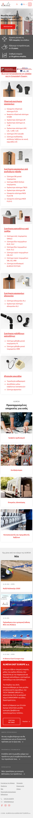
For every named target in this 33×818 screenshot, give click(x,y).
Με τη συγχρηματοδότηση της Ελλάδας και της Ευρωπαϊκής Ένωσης (16, 74)
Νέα (2, 789)
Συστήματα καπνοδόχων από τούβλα (16, 230)
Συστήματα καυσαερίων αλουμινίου (14, 294)
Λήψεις (18, 789)
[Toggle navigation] (30, 4)
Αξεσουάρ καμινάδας (13, 376)
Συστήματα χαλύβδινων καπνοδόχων (14, 334)
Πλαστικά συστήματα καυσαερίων (13, 102)
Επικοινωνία (20, 786)
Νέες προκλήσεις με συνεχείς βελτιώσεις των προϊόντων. (12, 772)
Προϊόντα (4, 786)
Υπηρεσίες (19, 783)
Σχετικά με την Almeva (7, 783)
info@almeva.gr (9, 802)
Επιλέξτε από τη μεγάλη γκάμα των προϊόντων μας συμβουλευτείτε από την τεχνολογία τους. (16, 756)
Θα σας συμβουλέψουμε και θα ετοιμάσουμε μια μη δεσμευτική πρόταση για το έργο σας (13, 739)
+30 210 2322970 (9, 799)
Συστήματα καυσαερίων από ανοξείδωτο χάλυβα (16, 170)
